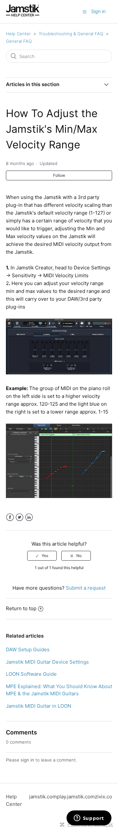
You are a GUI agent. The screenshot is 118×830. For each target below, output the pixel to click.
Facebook (10, 517)
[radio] (42, 556)
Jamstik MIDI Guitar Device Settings (47, 662)
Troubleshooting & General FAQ (71, 33)
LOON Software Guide (31, 674)
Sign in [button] (98, 11)
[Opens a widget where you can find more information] (88, 818)
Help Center (18, 33)
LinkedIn (29, 517)
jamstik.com (43, 796)
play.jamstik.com (76, 796)
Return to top (21, 608)
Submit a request (86, 588)
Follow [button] (59, 175)
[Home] (22, 15)
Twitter (19, 517)
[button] (85, 11)
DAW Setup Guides (27, 649)
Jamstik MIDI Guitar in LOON (38, 706)
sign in (27, 759)
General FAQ (19, 41)
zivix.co (103, 796)
